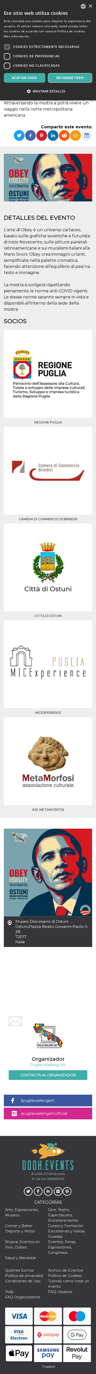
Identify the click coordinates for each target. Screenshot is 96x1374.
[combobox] (83, 6)
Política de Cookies (65, 1275)
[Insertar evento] (75, 135)
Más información (16, 36)
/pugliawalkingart (37, 1100)
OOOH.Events (53, 1174)
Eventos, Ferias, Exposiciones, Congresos (62, 1247)
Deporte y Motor (20, 1231)
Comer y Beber (19, 1226)
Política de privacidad (24, 1275)
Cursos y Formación (65, 1226)
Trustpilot (48, 1366)
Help (9, 1291)
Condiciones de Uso (22, 1281)
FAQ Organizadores (22, 1297)
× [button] (90, 6)
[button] (48, 91)
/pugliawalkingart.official (44, 1113)
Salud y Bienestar (20, 1258)
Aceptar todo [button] (24, 78)
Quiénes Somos (19, 1270)
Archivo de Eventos (65, 1270)
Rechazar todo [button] (70, 78)
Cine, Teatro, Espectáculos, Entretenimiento (63, 1215)
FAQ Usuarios (60, 1291)
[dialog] (48, 50)
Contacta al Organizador (48, 1075)
